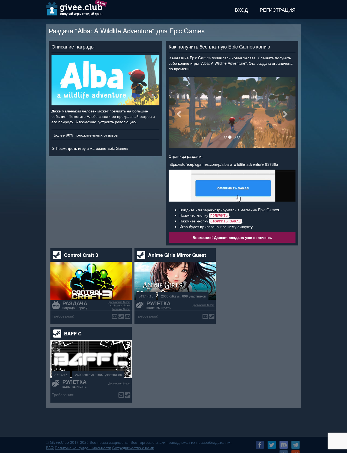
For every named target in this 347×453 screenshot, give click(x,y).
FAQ (50, 447)
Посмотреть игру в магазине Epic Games (92, 148)
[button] (178, 112)
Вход (241, 9)
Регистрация (277, 9)
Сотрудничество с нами (133, 447)
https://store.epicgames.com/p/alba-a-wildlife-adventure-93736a (223, 164)
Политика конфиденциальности (83, 447)
